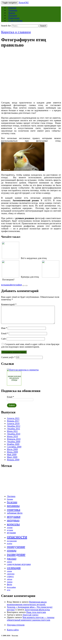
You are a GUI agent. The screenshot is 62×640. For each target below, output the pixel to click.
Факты (11, 13)
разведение (16, 554)
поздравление (12, 541)
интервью (13, 520)
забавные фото (14, 513)
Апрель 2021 (13, 418)
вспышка (5, 285)
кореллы (13, 524)
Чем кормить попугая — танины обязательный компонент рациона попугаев (30, 618)
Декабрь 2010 (13, 434)
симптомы (10, 574)
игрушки (13, 516)
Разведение (13, 18)
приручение (16, 547)
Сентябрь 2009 (14, 447)
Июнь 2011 (12, 431)
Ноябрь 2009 (13, 444)
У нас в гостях (15, 20)
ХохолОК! (24, 2)
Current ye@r (8, 357)
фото (9, 584)
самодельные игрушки (19, 564)
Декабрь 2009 (13, 441)
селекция (14, 568)
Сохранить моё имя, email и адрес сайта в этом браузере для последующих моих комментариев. (30, 345)
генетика (13, 509)
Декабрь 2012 (13, 426)
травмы (9, 582)
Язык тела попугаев (36, 612)
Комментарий (8, 304)
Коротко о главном (16, 32)
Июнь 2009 (12, 452)
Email (4, 333)
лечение (10, 528)
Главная (12, 7)
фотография (16, 285)
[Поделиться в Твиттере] (23, 285)
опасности (17, 536)
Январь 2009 (13, 459)
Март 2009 (12, 457)
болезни (12, 502)
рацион (9, 562)
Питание (12, 15)
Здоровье (12, 10)
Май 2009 (11, 454)
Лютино (11, 496)
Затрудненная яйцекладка (37, 609)
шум (8, 590)
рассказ (11, 558)
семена (9, 571)
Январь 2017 (13, 421)
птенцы (11, 550)
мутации (10, 530)
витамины (13, 505)
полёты (9, 543)
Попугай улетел (30, 615)
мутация (11, 532)
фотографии (11, 587)
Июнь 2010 (12, 436)
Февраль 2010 (13, 439)
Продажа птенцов (16, 625)
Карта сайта (13, 630)
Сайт (3, 339)
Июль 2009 (12, 449)
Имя (4, 328)
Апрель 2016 (13, 423)
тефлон (9, 579)
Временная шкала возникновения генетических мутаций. (27, 603)
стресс (10, 576)
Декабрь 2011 (13, 428)
